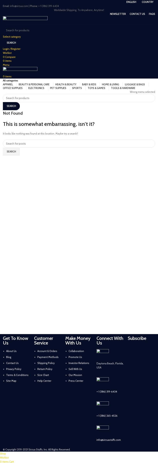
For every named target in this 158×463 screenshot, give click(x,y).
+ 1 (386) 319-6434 (107, 391)
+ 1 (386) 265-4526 (107, 415)
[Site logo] (25, 20)
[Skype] (132, 382)
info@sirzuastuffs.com (109, 439)
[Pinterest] (143, 360)
